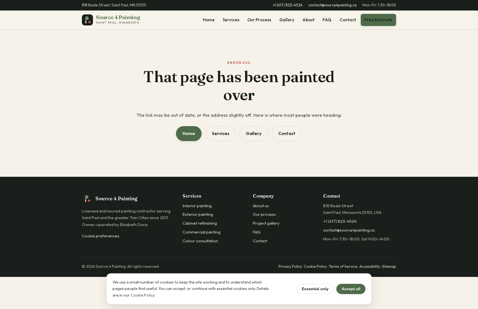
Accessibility (369, 266)
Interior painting (197, 205)
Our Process (259, 20)
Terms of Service (343, 266)
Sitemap (389, 266)
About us (261, 205)
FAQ (327, 20)
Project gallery (266, 223)
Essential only (315, 289)
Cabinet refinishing (200, 223)
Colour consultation (200, 240)
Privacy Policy (290, 266)
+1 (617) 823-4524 (288, 5)
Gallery (286, 20)
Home (209, 20)
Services (231, 20)
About (308, 20)
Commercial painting (201, 232)
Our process (264, 214)
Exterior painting (198, 214)
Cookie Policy (315, 266)
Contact (348, 20)
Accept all (351, 289)
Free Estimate (378, 19)
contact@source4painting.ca (332, 5)
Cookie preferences (100, 235)
